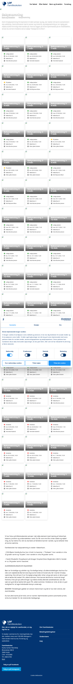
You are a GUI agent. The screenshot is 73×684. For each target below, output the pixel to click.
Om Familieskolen (46, 627)
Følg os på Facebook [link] (11, 664)
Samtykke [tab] (12, 325)
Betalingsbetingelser (47, 632)
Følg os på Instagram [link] (11, 669)
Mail (3, 659)
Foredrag (67, 4)
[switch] (27, 355)
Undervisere (44, 636)
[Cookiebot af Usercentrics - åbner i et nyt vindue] (62, 319)
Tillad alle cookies (60, 363)
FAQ (41, 641)
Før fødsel (33, 4)
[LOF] (16, 4)
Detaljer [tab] (36, 325)
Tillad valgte (36, 363)
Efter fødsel (43, 4)
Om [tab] (60, 325)
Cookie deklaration (36, 675)
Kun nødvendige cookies (13, 363)
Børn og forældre (55, 4)
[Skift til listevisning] (70, 34)
